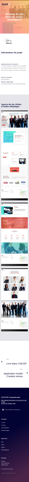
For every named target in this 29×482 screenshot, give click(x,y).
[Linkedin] (3, 410)
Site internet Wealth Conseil (8, 84)
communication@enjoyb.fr (8, 473)
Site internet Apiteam (20, 84)
